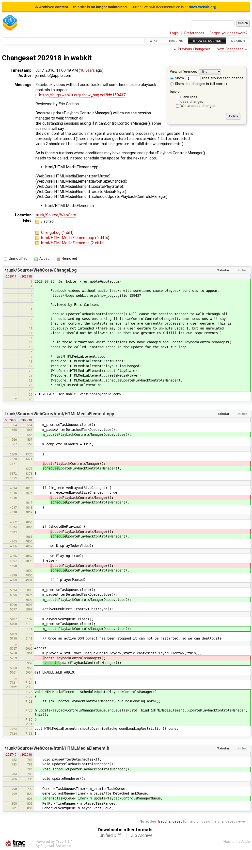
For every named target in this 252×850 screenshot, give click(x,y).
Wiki (153, 41)
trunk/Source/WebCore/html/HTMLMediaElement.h (57, 748)
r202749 (10, 754)
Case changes (191, 102)
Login (174, 33)
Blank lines (188, 97)
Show (179, 78)
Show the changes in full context (201, 84)
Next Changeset (230, 49)
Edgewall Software (56, 846)
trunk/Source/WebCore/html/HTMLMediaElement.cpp (59, 413)
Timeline (175, 41)
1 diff (67, 232)
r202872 (10, 420)
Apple (245, 842)
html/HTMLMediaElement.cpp (68, 237)
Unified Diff (110, 835)
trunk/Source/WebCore (55, 215)
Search (238, 41)
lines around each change (222, 78)
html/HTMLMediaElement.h (66, 243)
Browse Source (207, 41)
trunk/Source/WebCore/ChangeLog (41, 270)
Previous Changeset (194, 49)
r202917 (10, 276)
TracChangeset (169, 821)
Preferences (194, 33)
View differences (183, 72)
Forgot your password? (228, 33)
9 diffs (102, 237)
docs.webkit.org (202, 7)
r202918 (26, 276)
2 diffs (97, 243)
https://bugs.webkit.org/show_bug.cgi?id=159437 (82, 95)
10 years (87, 70)
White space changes (197, 106)
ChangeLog (51, 232)
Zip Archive (142, 835)
